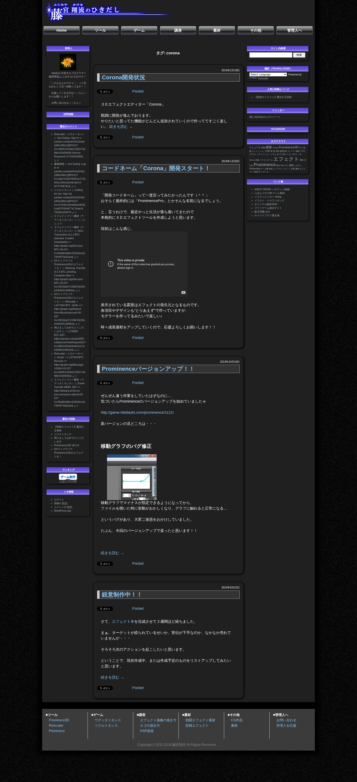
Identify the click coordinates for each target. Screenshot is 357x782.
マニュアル (255, 147)
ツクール (265, 172)
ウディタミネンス (108, 720)
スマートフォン (263, 154)
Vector (252, 160)
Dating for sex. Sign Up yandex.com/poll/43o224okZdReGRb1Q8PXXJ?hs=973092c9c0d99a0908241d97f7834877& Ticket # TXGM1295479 (69, 201)
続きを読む (121, 127)
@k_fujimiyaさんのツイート (265, 116)
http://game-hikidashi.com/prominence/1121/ (137, 412)
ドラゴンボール (266, 160)
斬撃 (263, 148)
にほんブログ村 (68, 481)
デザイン (295, 154)
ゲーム (288, 154)
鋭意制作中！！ (122, 594)
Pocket (138, 91)
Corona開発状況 (123, 77)
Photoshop (254, 168)
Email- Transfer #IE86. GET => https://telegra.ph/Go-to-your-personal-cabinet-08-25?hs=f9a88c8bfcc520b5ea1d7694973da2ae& (69, 394)
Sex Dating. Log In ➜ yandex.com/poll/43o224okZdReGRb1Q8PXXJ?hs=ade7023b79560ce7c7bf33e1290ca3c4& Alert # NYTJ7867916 (70, 175)
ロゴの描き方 (150, 725)
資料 (277, 151)
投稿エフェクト (197, 725)
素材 (297, 169)
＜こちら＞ (80, 93)
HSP (267, 151)
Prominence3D (288, 147)
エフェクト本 (123, 621)
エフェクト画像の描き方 (158, 720)
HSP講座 (147, 731)
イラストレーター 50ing (268, 196)
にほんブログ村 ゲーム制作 (270, 193)
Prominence (265, 164)
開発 (291, 165)
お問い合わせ (286, 720)
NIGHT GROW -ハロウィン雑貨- (272, 189)
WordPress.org (62, 510)
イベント (286, 169)
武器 (257, 160)
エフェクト (286, 159)
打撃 (293, 169)
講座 (269, 147)
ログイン (59, 499)
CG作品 (237, 720)
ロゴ (301, 148)
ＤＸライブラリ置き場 (267, 215)
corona (275, 148)
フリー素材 (295, 151)
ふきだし (298, 165)
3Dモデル (285, 165)
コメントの (63, 507)
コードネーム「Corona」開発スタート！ (156, 168)
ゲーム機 (264, 169)
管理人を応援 (286, 725)
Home (61, 30)
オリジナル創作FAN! (266, 204)
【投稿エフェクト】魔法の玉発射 (273, 97)
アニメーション (258, 151)
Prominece (57, 731)
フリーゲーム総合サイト (268, 208)
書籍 (271, 169)
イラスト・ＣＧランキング (269, 200)
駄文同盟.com (262, 211)
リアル (273, 154)
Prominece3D (59, 720)
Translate (263, 78)
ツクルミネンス (62, 190)
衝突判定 (283, 151)
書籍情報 (59, 164)
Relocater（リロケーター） (69, 134)
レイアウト (277, 169)
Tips (251, 165)
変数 (301, 160)
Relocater (56, 725)
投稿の (60, 503)
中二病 (282, 154)
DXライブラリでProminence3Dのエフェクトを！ (68, 264)
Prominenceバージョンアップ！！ (148, 369)
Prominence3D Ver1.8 (66, 445)
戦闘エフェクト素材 (200, 720)
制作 (278, 165)
